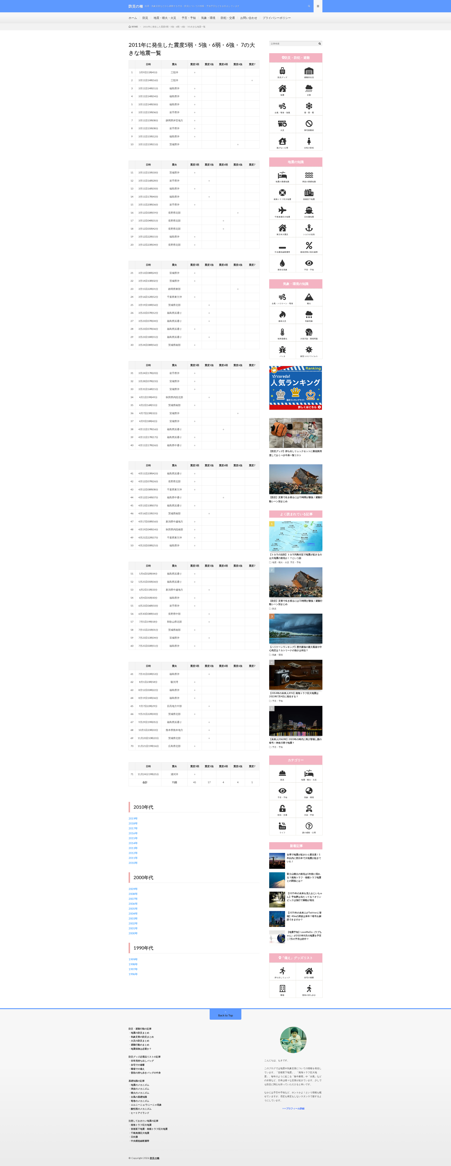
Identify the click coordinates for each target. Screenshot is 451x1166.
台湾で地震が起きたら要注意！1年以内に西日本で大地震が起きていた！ (304, 858)
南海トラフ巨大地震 (141, 1124)
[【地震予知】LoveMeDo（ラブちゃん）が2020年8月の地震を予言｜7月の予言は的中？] (277, 938)
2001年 (133, 928)
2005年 (133, 908)
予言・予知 (189, 17)
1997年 (133, 969)
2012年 (133, 853)
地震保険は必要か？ (141, 1048)
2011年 (133, 857)
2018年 (133, 823)
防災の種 (154, 1158)
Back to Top (225, 1015)
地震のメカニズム (140, 1084)
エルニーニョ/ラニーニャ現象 (146, 1104)
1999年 (133, 959)
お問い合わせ (248, 17)
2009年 (133, 888)
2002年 (133, 923)
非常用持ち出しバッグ (142, 1060)
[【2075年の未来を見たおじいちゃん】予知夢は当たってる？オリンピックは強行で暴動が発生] (277, 900)
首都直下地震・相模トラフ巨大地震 (149, 1128)
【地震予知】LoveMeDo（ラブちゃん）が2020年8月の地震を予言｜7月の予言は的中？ (304, 935)
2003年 (133, 918)
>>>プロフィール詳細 (293, 1108)
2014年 (133, 843)
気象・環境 (208, 17)
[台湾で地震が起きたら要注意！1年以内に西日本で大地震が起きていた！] (277, 861)
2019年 (133, 818)
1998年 (133, 964)
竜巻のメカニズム (140, 1100)
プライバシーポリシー (277, 17)
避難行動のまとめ (140, 1044)
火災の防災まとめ (140, 1040)
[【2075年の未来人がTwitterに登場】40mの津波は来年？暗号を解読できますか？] (277, 919)
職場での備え (138, 1068)
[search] (319, 43)
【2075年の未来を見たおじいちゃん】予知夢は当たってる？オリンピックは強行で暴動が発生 (304, 897)
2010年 (133, 862)
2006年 (133, 903)
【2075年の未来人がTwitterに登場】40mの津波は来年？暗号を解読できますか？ (304, 916)
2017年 (133, 828)
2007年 (133, 898)
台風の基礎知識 (139, 1096)
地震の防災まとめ (140, 1032)
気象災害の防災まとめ (142, 1036)
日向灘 (134, 1136)
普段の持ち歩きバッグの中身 (146, 1072)
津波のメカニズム (140, 1088)
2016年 (133, 833)
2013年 (133, 848)
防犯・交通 (228, 17)
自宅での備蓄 (138, 1064)
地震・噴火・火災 (165, 17)
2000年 (133, 933)
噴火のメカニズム (140, 1092)
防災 (145, 17)
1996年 (133, 974)
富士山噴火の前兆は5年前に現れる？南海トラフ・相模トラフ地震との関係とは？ (304, 877)
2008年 (133, 893)
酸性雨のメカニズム (141, 1108)
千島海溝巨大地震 (140, 1132)
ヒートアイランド (140, 1112)
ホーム (133, 17)
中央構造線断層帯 (140, 1140)
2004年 (133, 913)
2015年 (133, 838)
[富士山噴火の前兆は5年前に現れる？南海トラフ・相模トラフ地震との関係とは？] (277, 880)
